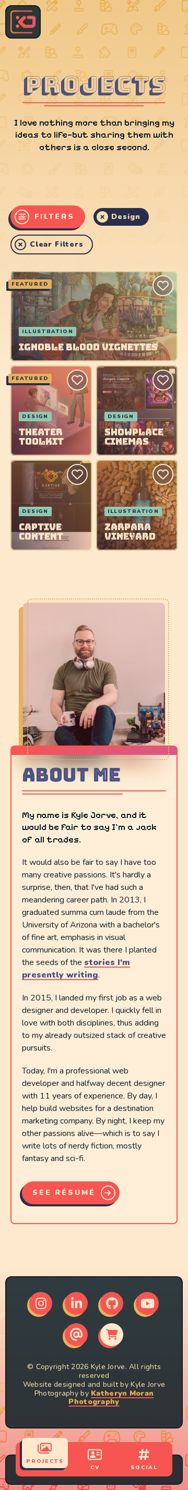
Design (125, 217)
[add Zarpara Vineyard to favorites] (162, 474)
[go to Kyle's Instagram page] (40, 1303)
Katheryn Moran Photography (111, 1397)
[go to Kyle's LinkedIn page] (76, 1303)
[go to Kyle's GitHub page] (111, 1303)
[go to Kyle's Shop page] (111, 1334)
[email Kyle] (76, 1334)
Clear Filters (57, 244)
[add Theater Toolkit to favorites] (77, 380)
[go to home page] (23, 21)
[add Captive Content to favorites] (77, 474)
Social (144, 1467)
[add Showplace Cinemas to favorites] (162, 380)
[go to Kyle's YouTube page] (147, 1303)
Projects (45, 1461)
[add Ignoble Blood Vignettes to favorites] (162, 285)
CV (95, 1467)
